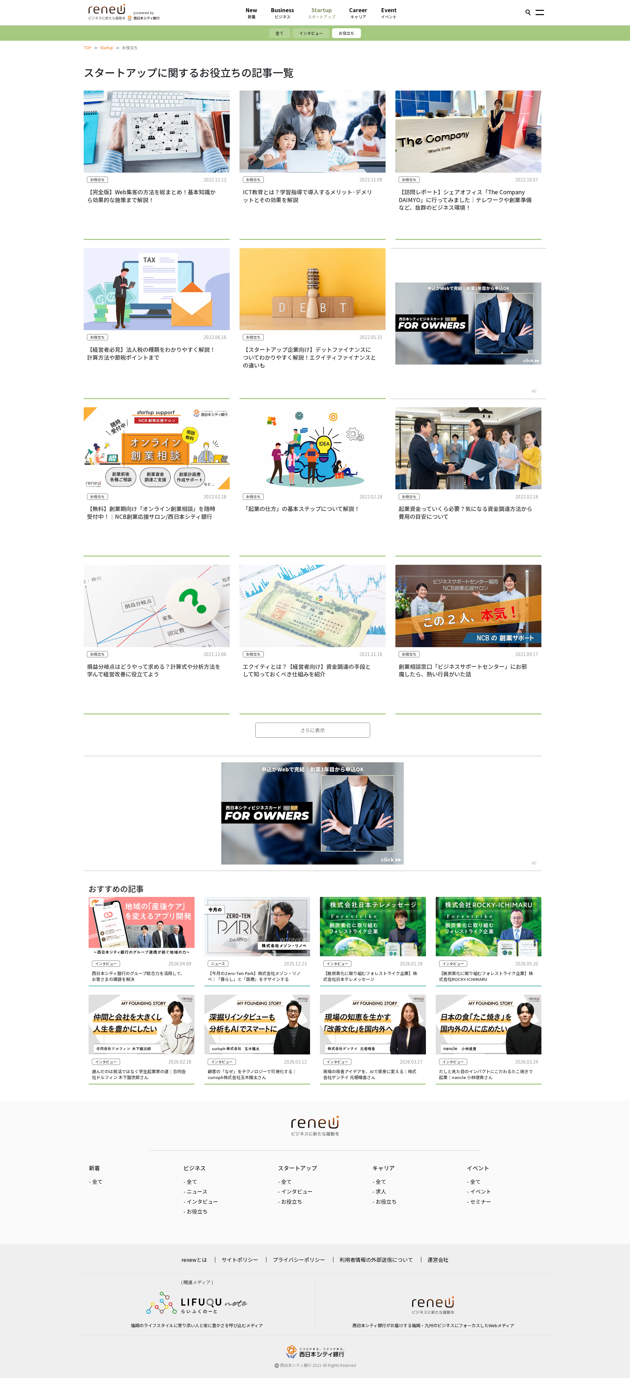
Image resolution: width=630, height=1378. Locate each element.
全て (280, 33)
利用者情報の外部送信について (376, 1259)
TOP (88, 47)
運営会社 (438, 1259)
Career (358, 12)
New (251, 12)
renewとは (194, 1259)
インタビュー (311, 33)
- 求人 (379, 1191)
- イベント (479, 1191)
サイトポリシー (239, 1259)
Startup (321, 12)
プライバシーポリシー (299, 1259)
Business (282, 12)
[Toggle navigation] (539, 13)
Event (389, 12)
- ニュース (195, 1191)
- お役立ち (195, 1211)
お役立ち (346, 33)
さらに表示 (312, 730)
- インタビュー (200, 1201)
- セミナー (479, 1201)
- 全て (96, 1181)
